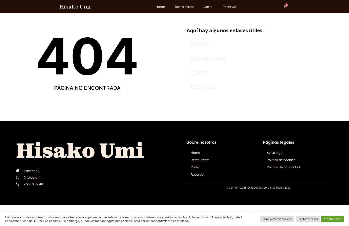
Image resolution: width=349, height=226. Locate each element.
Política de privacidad (283, 167)
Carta (208, 7)
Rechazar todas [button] (308, 219)
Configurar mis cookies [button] (277, 219)
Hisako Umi (75, 6)
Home (160, 7)
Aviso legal (275, 153)
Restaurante (184, 7)
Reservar (230, 7)
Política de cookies (281, 160)
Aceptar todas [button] (333, 219)
